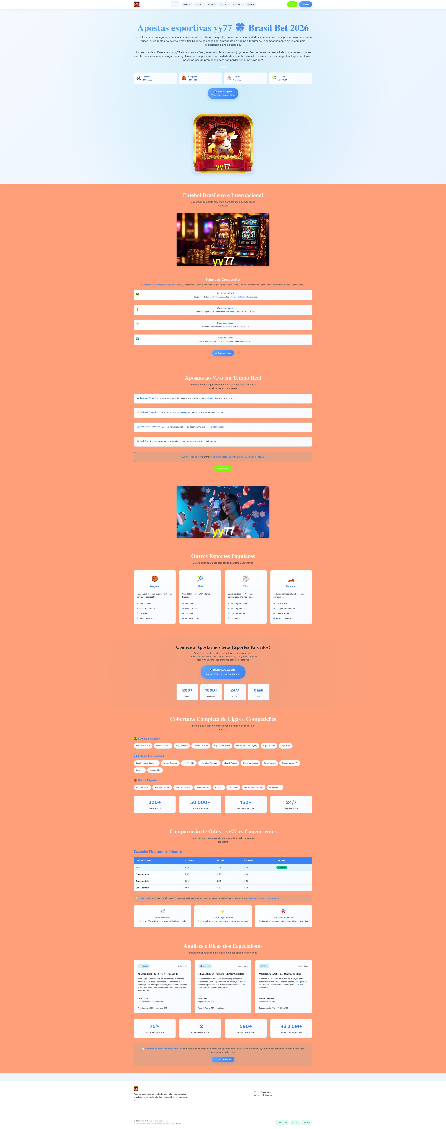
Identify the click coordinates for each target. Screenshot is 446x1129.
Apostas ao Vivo (223, 468)
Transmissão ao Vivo (232, 1092)
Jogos (186, 4)
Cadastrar (305, 4)
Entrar (292, 4)
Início (175, 4)
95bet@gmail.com (263, 1092)
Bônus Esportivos (231, 1104)
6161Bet (223, 67)
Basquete (196, 1100)
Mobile (224, 4)
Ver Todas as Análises (223, 1059)
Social (250, 4)
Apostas (237, 4)
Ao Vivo (195, 1107)
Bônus (199, 4)
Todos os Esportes (200, 1092)
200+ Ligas (228, 1100)
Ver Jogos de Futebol (223, 353)
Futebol (195, 1096)
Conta (211, 4)
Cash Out (227, 1096)
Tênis (194, 1104)
